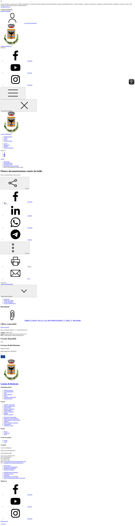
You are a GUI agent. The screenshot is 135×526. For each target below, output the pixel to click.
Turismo (6, 413)
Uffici (5, 393)
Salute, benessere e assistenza (11, 422)
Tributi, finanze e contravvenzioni (12, 420)
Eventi (5, 442)
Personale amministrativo (10, 397)
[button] (8, 136)
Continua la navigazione (6, 9)
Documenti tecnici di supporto (11, 166)
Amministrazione (8, 163)
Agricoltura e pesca (8, 425)
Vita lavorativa (7, 407)
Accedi (2, 159)
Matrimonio (7, 145)
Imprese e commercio (9, 409)
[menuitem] (18, 202)
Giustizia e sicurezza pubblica (11, 418)
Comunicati (6, 433)
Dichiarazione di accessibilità (11, 476)
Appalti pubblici (8, 410)
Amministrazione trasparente (11, 472)
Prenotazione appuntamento (10, 467)
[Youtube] (4, 154)
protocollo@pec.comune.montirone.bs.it (13, 463)
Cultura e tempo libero (9, 406)
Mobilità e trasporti (8, 414)
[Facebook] (4, 153)
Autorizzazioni (7, 424)
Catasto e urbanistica (9, 411)
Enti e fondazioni (8, 394)
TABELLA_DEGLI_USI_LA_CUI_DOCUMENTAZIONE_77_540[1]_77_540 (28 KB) (52, 320)
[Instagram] (4, 156)
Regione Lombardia (5, 11)
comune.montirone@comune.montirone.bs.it (15, 461)
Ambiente (6, 421)
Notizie (5, 431)
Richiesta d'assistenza (9, 469)
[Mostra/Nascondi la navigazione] (13, 93)
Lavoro (5, 143)
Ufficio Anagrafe (5, 327)
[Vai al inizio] (1, 354)
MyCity (4, 524)
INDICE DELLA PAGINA (6, 296)
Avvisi (5, 434)
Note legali (6, 475)
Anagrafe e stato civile (9, 404)
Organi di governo (8, 390)
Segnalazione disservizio (10, 468)
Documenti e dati (8, 164)
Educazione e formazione (10, 417)
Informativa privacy (8, 473)
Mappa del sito (4, 521)
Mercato (6, 146)
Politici (5, 396)
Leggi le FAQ (7, 465)
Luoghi (5, 440)
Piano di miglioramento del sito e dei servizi (14, 478)
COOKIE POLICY (5, 7)
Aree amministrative (9, 391)
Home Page (7, 161)
